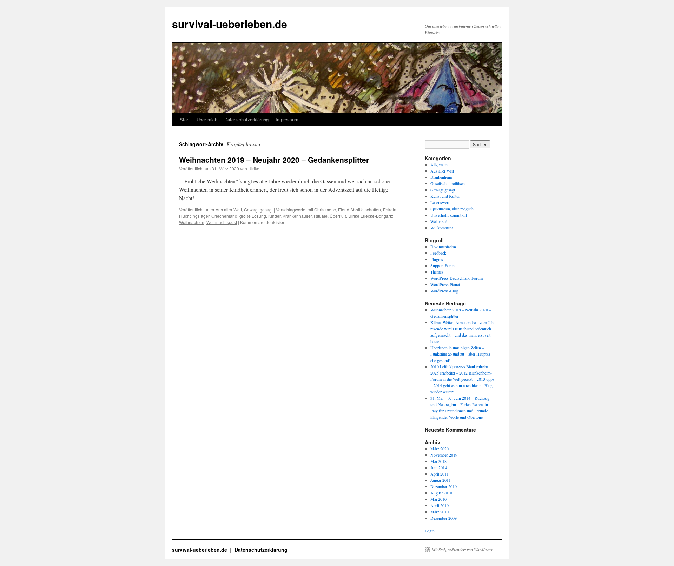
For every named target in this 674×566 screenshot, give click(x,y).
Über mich (207, 119)
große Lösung (252, 216)
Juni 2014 (438, 467)
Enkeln (389, 210)
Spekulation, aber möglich (452, 208)
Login (430, 530)
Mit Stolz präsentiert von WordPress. (463, 549)
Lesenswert (439, 202)
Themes (436, 272)
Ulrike (253, 168)
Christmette (325, 210)
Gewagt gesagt (258, 210)
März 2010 (439, 511)
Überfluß (338, 216)
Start (185, 119)
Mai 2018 (438, 461)
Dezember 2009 (443, 518)
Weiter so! (438, 221)
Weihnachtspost (221, 222)
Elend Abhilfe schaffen (359, 210)
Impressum (287, 119)
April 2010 (439, 505)
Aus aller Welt (229, 210)
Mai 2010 (438, 499)
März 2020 (439, 448)
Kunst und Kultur (445, 196)
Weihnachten (191, 222)
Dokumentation (443, 246)
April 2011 (439, 474)
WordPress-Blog (444, 291)
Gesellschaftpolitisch (447, 183)
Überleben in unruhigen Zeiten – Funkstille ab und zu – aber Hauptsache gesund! (460, 354)
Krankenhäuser (297, 216)
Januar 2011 (440, 480)
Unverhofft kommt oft (448, 215)
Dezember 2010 (443, 486)
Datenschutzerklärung (246, 119)
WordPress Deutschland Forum (456, 278)
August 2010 (441, 493)
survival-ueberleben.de (229, 23)
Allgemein (439, 164)
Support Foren (442, 265)
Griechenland (224, 216)
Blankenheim (441, 177)
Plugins (436, 259)
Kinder (274, 216)
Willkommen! (441, 227)
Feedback (438, 253)
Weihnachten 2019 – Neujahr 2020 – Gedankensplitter (274, 159)
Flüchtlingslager (194, 216)
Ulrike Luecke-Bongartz (370, 216)
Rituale (321, 216)
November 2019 (443, 455)
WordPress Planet (445, 284)
